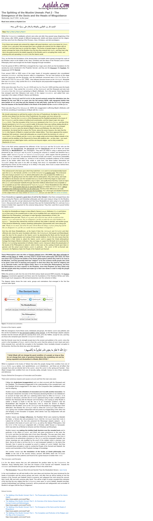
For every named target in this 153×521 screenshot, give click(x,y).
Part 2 (13, 32)
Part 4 (23, 32)
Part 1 (9, 32)
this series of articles (60, 193)
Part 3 (18, 32)
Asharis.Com (34, 193)
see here (63, 470)
